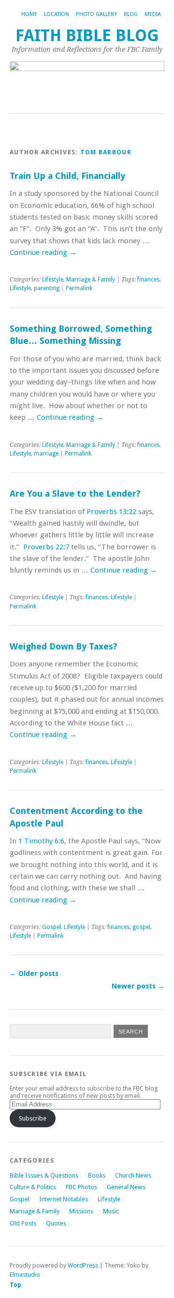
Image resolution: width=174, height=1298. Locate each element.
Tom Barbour (105, 152)
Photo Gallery (96, 14)
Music (111, 1211)
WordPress (83, 1265)
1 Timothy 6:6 (41, 841)
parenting (46, 288)
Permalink (79, 288)
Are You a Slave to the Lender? (75, 493)
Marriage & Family (90, 279)
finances (148, 279)
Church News (133, 1175)
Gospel (51, 927)
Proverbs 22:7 (46, 547)
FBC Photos (81, 1187)
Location (56, 14)
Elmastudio (25, 1274)
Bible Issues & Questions (44, 1175)
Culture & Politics (33, 1187)
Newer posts (138, 986)
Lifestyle (52, 279)
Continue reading (43, 252)
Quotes (56, 1223)
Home (29, 14)
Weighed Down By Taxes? (63, 646)
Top (15, 1284)
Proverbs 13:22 (111, 511)
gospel (141, 927)
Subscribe (32, 1118)
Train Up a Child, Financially (67, 176)
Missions (81, 1211)
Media (153, 14)
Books (96, 1175)
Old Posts (23, 1223)
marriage (46, 453)
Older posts (34, 973)
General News (126, 1187)
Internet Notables (63, 1199)
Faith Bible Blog (87, 35)
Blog (131, 14)
